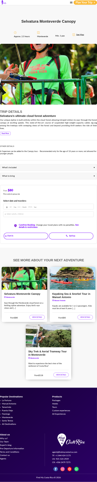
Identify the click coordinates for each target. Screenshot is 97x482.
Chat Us (10, 236)
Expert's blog (5, 445)
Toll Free (72, 236)
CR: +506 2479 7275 (61, 462)
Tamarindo (6, 407)
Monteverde (10, 297)
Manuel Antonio (59, 300)
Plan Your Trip (84, 2)
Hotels (55, 404)
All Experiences (59, 414)
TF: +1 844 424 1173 (61, 456)
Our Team (4, 442)
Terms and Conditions (9, 452)
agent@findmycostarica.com (64, 452)
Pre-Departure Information (12, 449)
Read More (5, 133)
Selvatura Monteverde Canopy (22, 293)
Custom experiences (61, 411)
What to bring (8, 176)
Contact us (5, 455)
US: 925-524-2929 (60, 459)
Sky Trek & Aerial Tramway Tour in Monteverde (47, 353)
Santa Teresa (7, 421)
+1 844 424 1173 (71, 232)
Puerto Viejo (7, 411)
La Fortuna (6, 400)
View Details (37, 317)
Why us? (4, 438)
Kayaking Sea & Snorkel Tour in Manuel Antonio (71, 295)
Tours (54, 407)
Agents (3, 459)
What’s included (9, 167)
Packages (56, 400)
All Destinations (9, 424)
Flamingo (6, 414)
